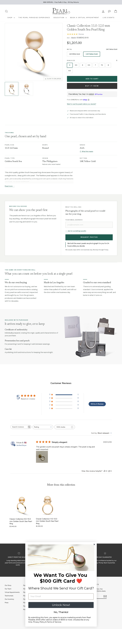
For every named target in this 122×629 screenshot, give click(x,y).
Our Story (8, 585)
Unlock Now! (61, 605)
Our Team (8, 589)
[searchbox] (18, 427)
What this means (87, 151)
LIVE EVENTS (108, 17)
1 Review (81, 34)
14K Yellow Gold (92, 54)
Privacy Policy (39, 622)
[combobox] (43, 427)
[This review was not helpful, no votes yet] (109, 471)
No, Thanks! (61, 612)
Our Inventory (9, 599)
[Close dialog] (94, 544)
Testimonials (9, 596)
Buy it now (92, 86)
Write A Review (97, 404)
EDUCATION (59, 17)
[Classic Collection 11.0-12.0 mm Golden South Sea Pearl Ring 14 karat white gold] (26, 89)
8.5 (70, 71)
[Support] (109, 11)
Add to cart (92, 79)
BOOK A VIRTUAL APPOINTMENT (84, 17)
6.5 (89, 65)
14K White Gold (74, 54)
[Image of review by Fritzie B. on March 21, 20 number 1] (42, 457)
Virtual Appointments (12, 592)
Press (6, 602)
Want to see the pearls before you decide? (81, 104)
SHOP (10, 17)
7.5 (102, 65)
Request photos (89, 237)
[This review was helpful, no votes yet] (104, 471)
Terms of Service (54, 622)
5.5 (76, 65)
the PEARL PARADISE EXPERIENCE (34, 17)
